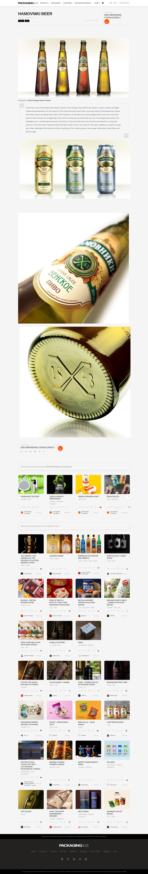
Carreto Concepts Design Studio (86, 573)
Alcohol (21, 21)
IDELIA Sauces (113, 496)
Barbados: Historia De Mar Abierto (88, 557)
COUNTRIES (67, 3)
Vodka (90, 560)
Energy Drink (60, 501)
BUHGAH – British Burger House (28, 601)
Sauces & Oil (115, 499)
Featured (73, 851)
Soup (55, 607)
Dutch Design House (36, 100)
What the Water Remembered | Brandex (56, 814)
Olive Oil (23, 814)
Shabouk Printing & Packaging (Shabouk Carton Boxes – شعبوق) (30, 783)
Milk (119, 607)
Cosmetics (90, 645)
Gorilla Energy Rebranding (56, 498)
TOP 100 (63, 851)
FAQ (115, 851)
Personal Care (110, 767)
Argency (55, 695)
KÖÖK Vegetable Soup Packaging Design (30, 644)
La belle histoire (57, 642)
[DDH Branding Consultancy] (106, 21)
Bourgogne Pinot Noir (117, 682)
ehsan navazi (56, 784)
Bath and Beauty (83, 645)
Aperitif (56, 558)
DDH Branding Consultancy (113, 16)
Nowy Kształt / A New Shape (116, 557)
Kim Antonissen (85, 655)
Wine (114, 560)
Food (108, 499)
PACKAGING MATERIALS (83, 3)
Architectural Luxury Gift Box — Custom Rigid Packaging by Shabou (30, 765)
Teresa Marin (85, 827)
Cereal (51, 727)
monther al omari (28, 695)
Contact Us (43, 851)
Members (106, 851)
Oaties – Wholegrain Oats (58, 723)
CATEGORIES (55, 3)
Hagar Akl (112, 735)
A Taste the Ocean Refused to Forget (29, 683)
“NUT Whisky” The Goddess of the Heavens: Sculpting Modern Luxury (30, 559)
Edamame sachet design (114, 813)
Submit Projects (124, 3)
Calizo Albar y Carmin (59, 682)
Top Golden (26, 811)
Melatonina (83, 811)
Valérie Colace (56, 655)
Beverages (23, 499)
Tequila (85, 560)
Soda (29, 499)
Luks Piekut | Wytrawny (116, 573)
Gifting (32, 771)
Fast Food (23, 605)
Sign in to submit (100, 836)
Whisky (28, 565)
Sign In (115, 3)
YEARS (96, 3)
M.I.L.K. (26, 735)
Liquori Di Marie (56, 556)
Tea (29, 727)
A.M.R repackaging (115, 722)
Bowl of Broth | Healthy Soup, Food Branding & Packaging (59, 602)
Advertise (83, 851)
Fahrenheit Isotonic (30, 496)
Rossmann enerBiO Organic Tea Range (29, 723)
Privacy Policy (95, 851)
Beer (27, 21)
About (33, 851)
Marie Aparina (85, 784)
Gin (84, 687)
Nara (80, 642)
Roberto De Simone (29, 655)
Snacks (80, 727)
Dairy (115, 607)
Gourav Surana (114, 827)
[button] (110, 3)
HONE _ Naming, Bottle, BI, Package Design (88, 683)
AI (50, 645)
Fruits (108, 725)
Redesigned (53, 503)
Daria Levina (113, 784)
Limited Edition (24, 774)
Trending (53, 851)
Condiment (52, 767)
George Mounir (28, 573)
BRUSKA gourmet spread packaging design (86, 602)
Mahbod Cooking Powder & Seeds (57, 763)
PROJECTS (44, 3)
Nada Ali (55, 735)
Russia (48, 100)
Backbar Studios (57, 573)
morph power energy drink (88, 763)
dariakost (84, 615)
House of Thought (28, 615)
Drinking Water (60, 818)
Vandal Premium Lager (88, 496)
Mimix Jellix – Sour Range (86, 723)
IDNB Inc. (112, 615)
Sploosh (111, 762)
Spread (92, 607)
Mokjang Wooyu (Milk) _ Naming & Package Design (117, 602)
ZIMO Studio (27, 827)
